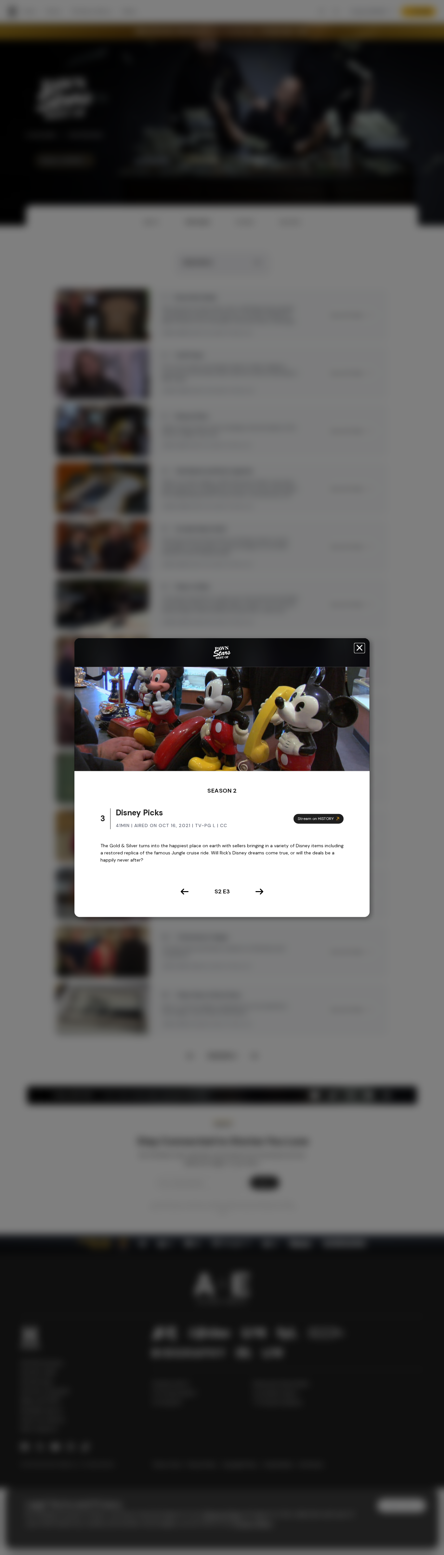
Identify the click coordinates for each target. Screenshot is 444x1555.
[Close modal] (359, 648)
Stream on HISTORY (316, 818)
